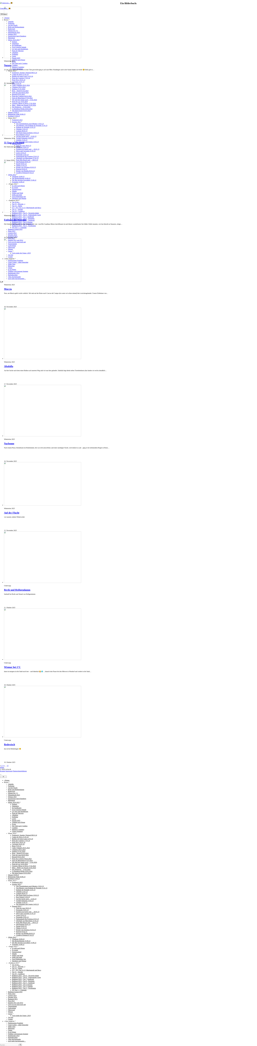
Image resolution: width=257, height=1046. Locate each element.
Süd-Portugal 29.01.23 (23, 162)
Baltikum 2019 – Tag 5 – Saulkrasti (23, 220)
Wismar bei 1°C (13, 31)
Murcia (8, 289)
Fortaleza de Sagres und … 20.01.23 (27, 149)
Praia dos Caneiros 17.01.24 (21, 78)
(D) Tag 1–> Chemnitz (19, 227)
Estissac (14, 42)
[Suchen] (20, 1045)
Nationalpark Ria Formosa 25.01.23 (27, 156)
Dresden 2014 (12, 235)
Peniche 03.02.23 (21, 169)
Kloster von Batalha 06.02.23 (25, 171)
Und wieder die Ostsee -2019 (21, 253)
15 (7, 766)
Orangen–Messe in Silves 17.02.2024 (24, 103)
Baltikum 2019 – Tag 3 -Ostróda (22, 224)
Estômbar (15, 54)
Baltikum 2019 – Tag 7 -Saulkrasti (23, 217)
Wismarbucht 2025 (14, 32)
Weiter (2, 767)
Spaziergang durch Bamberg (17, 36)
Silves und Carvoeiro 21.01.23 (25, 151)
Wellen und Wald (17, 193)
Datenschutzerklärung (20, 771)
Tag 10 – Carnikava (18, 211)
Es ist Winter (12, 269)
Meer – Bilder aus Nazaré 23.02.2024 (24, 105)
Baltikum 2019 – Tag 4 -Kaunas (22, 222)
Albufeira (15, 52)
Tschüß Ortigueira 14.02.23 (25, 138)
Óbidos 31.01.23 (21, 165)
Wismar (10, 249)
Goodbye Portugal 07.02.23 (25, 173)
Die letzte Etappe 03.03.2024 (21, 111)
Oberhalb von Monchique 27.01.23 (27, 158)
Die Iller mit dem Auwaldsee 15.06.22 (24, 180)
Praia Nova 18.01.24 (18, 80)
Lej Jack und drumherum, (20, 49)
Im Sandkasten (16, 45)
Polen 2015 (11, 231)
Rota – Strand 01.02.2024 (20, 91)
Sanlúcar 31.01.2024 (18, 89)
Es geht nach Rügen (18, 186)
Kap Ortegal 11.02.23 (23, 134)
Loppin (10, 257)
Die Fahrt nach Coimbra (19, 63)
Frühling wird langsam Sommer (18, 271)
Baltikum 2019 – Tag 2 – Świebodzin (24, 226)
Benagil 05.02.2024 (18, 94)
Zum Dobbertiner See (19, 196)
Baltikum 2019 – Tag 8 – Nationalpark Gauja (26, 215)
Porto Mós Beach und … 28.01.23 (27, 160)
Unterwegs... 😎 (5, 8)
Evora (14, 61)
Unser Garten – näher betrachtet (18, 262)
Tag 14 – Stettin (17, 206)
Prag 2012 (11, 238)
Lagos (14, 56)
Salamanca (15, 43)
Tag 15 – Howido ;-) (18, 204)
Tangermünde (12, 244)
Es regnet (15, 187)
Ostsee (10, 251)
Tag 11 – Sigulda (17, 209)
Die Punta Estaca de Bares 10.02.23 (27, 133)
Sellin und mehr (17, 195)
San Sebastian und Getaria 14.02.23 (27, 142)
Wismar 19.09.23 (13, 112)
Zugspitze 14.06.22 (18, 182)
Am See (10, 255)
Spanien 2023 (16, 122)
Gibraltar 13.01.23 (22, 129)
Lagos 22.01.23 (21, 153)
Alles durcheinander (14, 277)
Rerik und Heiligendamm (16, 27)
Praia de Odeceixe (18, 51)
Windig (14, 191)
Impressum (9, 771)
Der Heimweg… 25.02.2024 (21, 107)
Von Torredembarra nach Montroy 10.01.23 (30, 124)
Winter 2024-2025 (14, 40)
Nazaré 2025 (16, 58)
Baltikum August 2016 (15, 229)
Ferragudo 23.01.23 (22, 154)
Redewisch (11, 29)
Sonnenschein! (16, 189)
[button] (1, 282)
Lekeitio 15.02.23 (21, 140)
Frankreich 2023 (17, 120)
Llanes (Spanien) (17, 69)
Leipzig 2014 (12, 233)
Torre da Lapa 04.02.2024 (20, 92)
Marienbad (11, 38)
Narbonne (11, 23)
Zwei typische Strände (19, 47)
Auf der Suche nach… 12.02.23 (26, 136)
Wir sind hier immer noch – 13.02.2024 (24, 100)
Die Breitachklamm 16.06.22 (21, 178)
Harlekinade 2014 (13, 273)
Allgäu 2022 (12, 175)
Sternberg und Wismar (19, 198)
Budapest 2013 (13, 236)
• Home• (7, 18)
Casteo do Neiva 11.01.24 (20, 74)
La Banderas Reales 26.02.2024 (22, 109)
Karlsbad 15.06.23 (14, 116)
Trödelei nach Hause (18, 60)
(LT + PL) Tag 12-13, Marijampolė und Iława (26, 208)
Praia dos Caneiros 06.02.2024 (22, 96)
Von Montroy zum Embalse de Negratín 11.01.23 (31, 125)
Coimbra (15, 65)
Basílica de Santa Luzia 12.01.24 (22, 76)
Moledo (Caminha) (18, 67)
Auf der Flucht (12, 25)
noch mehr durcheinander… (17, 278)
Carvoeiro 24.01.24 (18, 82)
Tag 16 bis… (16, 202)
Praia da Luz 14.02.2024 (20, 101)
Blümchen (11, 266)
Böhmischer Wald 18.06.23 (16, 114)
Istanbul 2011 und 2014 (15, 240)
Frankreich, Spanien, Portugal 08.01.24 (24, 73)
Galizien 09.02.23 (21, 131)
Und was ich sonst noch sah (17, 242)
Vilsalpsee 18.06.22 (18, 176)
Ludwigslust (12, 246)
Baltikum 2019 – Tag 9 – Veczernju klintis (25, 213)
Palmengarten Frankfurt (15, 260)
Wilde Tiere (11, 264)
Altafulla (11, 22)
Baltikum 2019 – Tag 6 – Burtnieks (23, 218)
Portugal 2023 (16, 144)
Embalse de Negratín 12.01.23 (25, 127)
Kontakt (2, 771)
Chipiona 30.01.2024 (18, 87)
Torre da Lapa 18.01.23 (23, 145)
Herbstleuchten (13, 275)
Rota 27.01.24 (16, 83)
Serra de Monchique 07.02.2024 (22, 98)
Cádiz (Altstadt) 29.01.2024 (21, 85)
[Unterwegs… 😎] (6, 3)
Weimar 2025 (12, 34)
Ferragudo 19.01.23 (22, 147)
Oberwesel (11, 247)
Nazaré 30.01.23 (21, 164)
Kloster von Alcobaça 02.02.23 (26, 167)
